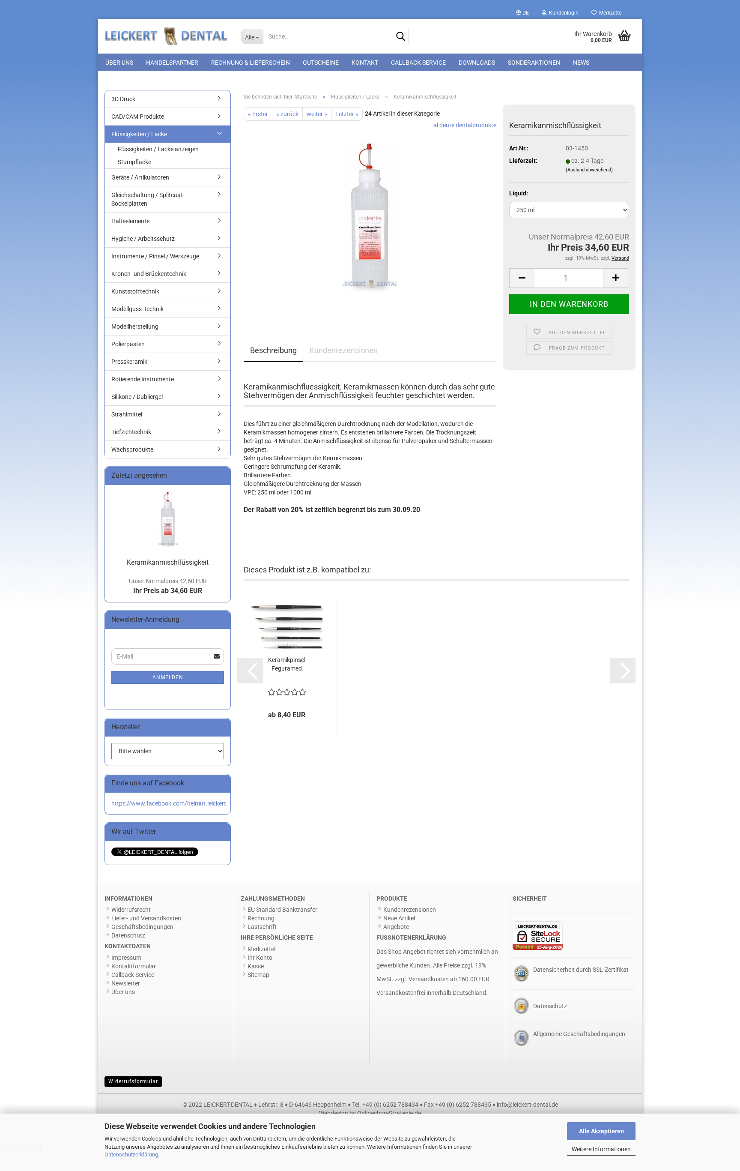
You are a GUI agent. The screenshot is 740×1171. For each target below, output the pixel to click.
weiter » (317, 114)
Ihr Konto (260, 957)
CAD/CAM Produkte (137, 116)
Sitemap (258, 974)
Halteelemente (130, 221)
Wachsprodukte (132, 449)
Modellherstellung (134, 326)
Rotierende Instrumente (142, 379)
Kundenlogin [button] (562, 13)
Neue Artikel (399, 918)
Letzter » (346, 114)
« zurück (287, 114)
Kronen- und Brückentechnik (148, 273)
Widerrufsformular (133, 1081)
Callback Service (418, 62)
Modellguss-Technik (137, 308)
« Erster (258, 114)
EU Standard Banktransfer (282, 909)
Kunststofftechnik (135, 291)
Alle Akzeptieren (601, 1131)
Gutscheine (321, 62)
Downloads (477, 62)
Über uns (119, 62)
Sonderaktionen (534, 62)
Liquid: (518, 193)
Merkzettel (610, 13)
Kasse (256, 966)
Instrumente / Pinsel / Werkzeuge (155, 256)
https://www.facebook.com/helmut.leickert (168, 803)
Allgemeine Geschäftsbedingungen (579, 1033)
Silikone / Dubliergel (137, 396)
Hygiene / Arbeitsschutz (143, 238)
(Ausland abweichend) (589, 170)
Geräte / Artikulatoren (140, 177)
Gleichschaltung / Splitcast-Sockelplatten (147, 199)
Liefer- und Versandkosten (146, 918)
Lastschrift (262, 926)
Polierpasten (128, 344)
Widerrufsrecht (131, 909)
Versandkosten (429, 979)
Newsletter (125, 983)
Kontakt (365, 62)
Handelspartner (172, 62)
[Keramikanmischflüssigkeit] (370, 216)
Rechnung (261, 918)
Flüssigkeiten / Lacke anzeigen (158, 149)
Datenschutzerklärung (131, 1154)
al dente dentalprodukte (464, 125)
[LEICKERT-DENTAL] (166, 36)
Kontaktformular (133, 966)
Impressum (126, 957)
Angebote (396, 926)
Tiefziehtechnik (131, 431)
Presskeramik (129, 361)
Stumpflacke (134, 162)
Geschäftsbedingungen (142, 926)
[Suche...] (401, 37)
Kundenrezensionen (344, 350)
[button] (522, 12)
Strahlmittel (126, 414)
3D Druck (123, 99)
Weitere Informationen (601, 1149)
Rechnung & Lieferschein (250, 62)
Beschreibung (273, 350)
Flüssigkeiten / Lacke (139, 134)
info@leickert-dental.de (527, 1104)
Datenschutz (128, 935)
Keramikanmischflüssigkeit (168, 562)
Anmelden (167, 677)
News (581, 62)
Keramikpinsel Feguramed (286, 664)
